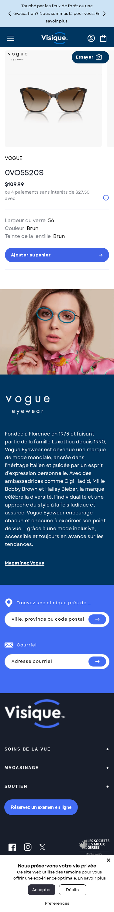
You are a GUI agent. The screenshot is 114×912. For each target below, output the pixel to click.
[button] (104, 13)
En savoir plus (92, 878)
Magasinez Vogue (24, 563)
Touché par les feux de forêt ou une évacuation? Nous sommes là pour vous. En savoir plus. (57, 13)
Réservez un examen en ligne (41, 807)
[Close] (108, 860)
